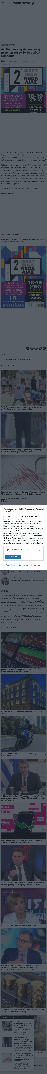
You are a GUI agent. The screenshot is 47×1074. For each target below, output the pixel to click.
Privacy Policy (36, 565)
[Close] (42, 509)
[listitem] (23, 550)
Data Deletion (10, 565)
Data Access (23, 565)
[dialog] (23, 537)
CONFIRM (13, 557)
